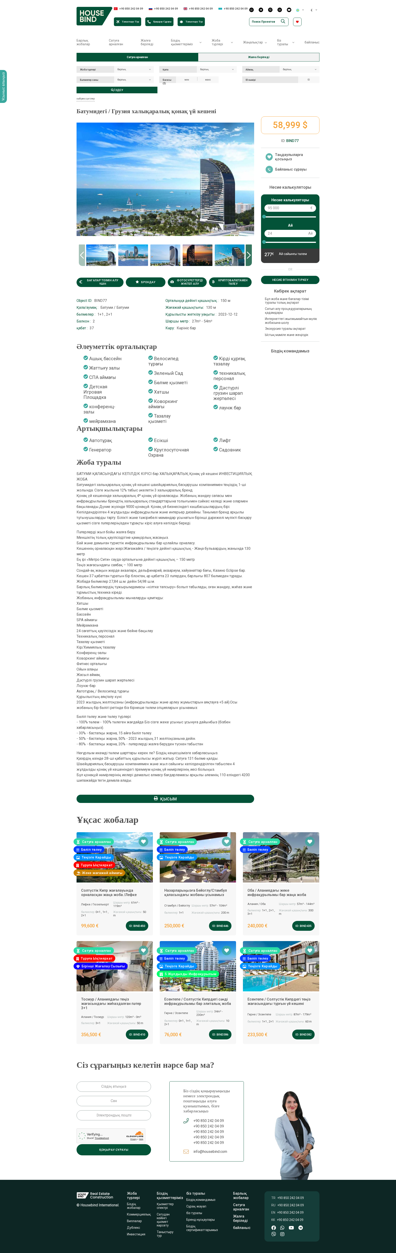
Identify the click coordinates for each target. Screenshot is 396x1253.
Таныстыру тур (165, 1233)
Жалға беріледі (147, 42)
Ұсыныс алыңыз (3, 86)
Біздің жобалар (133, 1206)
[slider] (264, 216)
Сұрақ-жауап (196, 1206)
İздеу (118, 90)
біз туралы (194, 1213)
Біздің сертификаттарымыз (202, 1228)
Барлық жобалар (83, 42)
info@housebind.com (210, 1151)
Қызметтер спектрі (165, 1206)
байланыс (312, 42)
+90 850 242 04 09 (131, 8)
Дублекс (133, 1227)
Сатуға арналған (116, 42)
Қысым (168, 799)
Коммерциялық (139, 1214)
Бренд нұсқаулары (200, 1219)
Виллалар (134, 1221)
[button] (249, 255)
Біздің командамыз (201, 1200)
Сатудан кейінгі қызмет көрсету (163, 1220)
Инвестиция (136, 1234)
